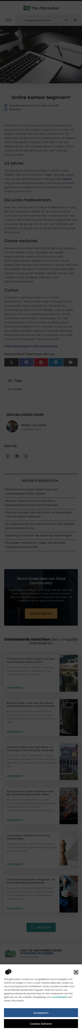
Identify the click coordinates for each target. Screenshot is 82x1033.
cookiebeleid (58, 996)
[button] (76, 972)
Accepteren (41, 1012)
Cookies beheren (41, 1023)
